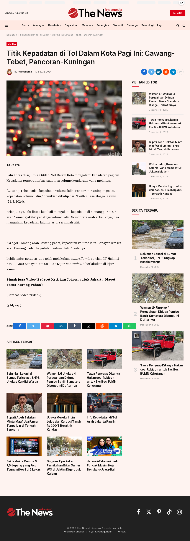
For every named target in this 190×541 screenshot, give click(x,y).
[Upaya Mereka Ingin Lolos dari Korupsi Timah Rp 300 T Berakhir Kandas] (64, 403)
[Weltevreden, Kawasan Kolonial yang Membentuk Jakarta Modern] (139, 168)
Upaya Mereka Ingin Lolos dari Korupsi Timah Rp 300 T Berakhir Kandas (64, 423)
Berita (25, 25)
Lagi (159, 25)
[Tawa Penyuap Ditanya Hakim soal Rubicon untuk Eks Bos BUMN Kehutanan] (104, 359)
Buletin (178, 13)
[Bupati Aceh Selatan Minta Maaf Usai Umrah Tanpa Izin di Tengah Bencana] (24, 403)
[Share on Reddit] (166, 72)
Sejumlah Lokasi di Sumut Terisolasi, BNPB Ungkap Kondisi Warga (23, 378)
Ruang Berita (25, 71)
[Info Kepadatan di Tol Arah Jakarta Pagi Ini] (104, 403)
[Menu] (6, 25)
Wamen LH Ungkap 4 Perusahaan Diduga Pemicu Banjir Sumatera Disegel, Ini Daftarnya (64, 379)
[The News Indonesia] (95, 13)
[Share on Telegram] (173, 72)
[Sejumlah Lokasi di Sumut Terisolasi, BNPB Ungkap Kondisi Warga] (24, 359)
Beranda (11, 34)
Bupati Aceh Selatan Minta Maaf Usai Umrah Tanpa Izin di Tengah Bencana (23, 423)
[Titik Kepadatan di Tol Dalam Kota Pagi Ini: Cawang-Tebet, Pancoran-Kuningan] (64, 118)
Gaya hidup (71, 25)
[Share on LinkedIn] (158, 72)
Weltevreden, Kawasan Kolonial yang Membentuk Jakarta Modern (165, 167)
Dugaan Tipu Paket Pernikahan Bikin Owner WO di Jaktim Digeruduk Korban (64, 467)
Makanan (87, 25)
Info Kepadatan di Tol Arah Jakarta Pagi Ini (102, 419)
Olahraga (132, 25)
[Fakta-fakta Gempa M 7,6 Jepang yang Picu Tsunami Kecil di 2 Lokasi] (24, 446)
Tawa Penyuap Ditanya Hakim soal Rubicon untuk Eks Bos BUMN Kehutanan (103, 379)
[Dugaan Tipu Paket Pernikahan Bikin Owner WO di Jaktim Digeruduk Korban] (64, 446)
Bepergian (102, 25)
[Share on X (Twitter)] (151, 72)
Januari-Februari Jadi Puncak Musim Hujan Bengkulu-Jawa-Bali (102, 465)
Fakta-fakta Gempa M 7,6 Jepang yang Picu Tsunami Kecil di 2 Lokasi (23, 465)
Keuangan (38, 25)
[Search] (178, 25)
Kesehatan (54, 25)
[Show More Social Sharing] (180, 72)
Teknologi (147, 25)
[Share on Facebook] (144, 72)
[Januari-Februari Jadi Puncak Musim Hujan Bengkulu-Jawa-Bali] (104, 446)
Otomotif (117, 25)
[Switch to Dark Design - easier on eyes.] (183, 25)
